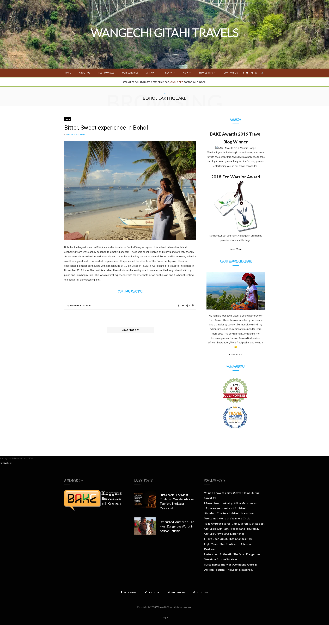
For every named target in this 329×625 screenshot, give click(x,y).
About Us (84, 73)
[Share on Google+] (188, 305)
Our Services (130, 73)
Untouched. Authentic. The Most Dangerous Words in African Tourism (177, 526)
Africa (150, 73)
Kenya (168, 73)
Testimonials (106, 73)
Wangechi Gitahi (76, 135)
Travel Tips (206, 73)
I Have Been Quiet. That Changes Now (228, 538)
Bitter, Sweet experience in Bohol (106, 127)
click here (176, 82)
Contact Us (231, 73)
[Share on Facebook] (178, 305)
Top (165, 618)
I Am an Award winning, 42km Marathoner (230, 503)
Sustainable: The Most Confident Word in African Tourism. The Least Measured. (177, 501)
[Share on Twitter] (183, 305)
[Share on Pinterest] (193, 305)
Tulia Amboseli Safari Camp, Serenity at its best (234, 523)
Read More (236, 249)
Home (68, 73)
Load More (129, 330)
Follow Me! (6, 462)
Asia (185, 73)
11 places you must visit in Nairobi (225, 508)
